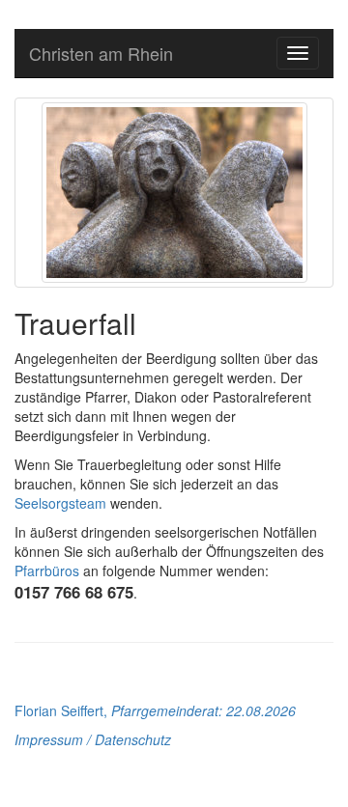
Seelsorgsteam (60, 503)
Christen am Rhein (101, 53)
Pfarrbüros (46, 570)
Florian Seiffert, (155, 710)
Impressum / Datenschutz (92, 739)
